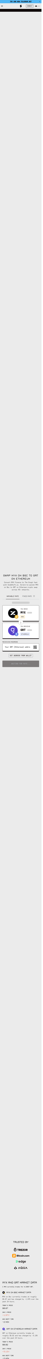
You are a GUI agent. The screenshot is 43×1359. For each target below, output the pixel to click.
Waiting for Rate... (20, 664)
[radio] (12, 597)
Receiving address (10, 642)
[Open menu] (2, 6)
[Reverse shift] (20, 622)
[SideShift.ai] (21, 6)
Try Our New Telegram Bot (21, 1)
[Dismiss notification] (39, 1)
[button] (37, 6)
